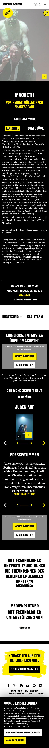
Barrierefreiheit (17, 693)
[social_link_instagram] (21, 685)
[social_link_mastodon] (40, 685)
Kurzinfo (12, 128)
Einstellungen (22, 726)
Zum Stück (36, 128)
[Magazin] (35, 4)
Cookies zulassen (15, 740)
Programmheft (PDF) (26, 299)
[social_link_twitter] (14, 685)
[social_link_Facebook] (8, 685)
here (44, 242)
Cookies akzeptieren (24, 356)
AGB (30, 693)
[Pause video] (44, 76)
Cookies (39, 693)
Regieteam (35, 316)
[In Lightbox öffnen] (28, 435)
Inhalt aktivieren (24, 365)
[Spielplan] (40, 4)
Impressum (16, 691)
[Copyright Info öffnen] (19, 436)
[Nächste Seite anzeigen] (44, 442)
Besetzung (10, 316)
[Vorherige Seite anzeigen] (5, 442)
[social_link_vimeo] (34, 685)
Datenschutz (9, 726)
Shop (7, 13)
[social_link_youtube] (27, 685)
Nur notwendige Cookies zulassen (23, 732)
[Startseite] (12, 4)
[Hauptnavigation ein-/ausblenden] (44, 4)
